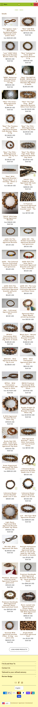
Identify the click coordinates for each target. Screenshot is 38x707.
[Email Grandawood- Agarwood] (15, 682)
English (18, 688)
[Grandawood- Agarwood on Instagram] (22, 682)
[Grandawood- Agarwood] (19, 4)
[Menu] (1, 4)
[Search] (31, 4)
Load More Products (19, 649)
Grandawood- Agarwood (17, 703)
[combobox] (5, 703)
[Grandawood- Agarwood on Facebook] (19, 682)
